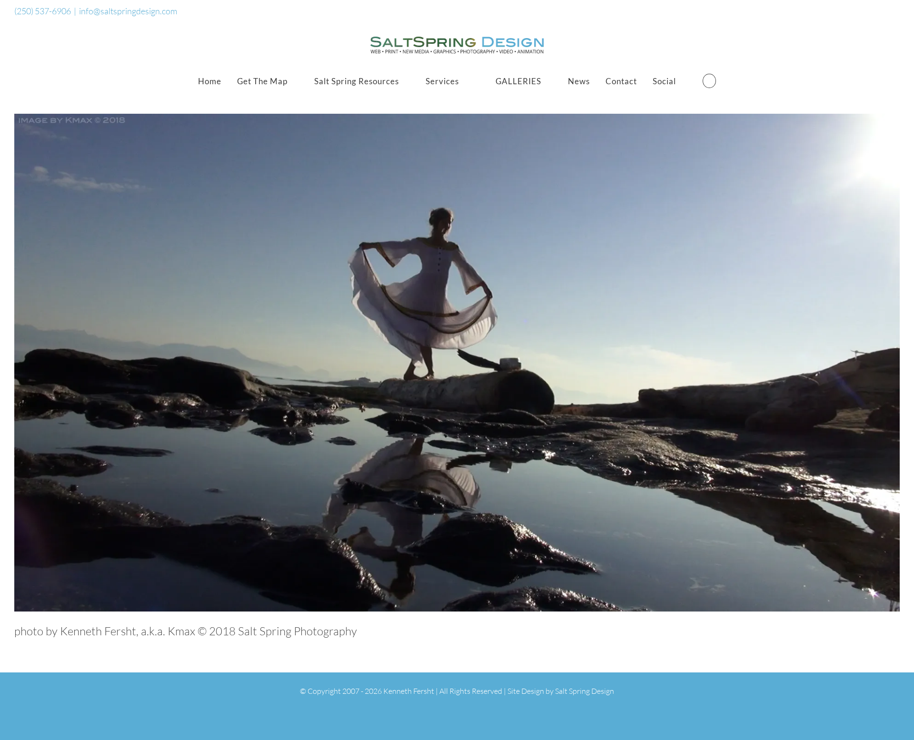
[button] (709, 80)
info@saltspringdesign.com (128, 11)
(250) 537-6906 (42, 11)
